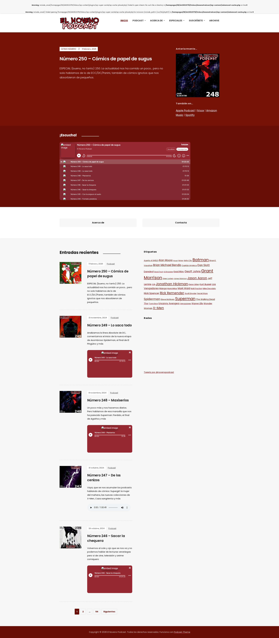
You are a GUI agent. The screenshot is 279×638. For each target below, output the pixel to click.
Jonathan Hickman (172, 283)
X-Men (158, 308)
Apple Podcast (185, 110)
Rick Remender (172, 293)
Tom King (153, 303)
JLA (153, 284)
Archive (214, 20)
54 (96, 611)
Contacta (181, 222)
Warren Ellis (197, 303)
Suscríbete (196, 20)
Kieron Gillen (194, 284)
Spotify (190, 115)
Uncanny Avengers (168, 303)
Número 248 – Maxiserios (108, 400)
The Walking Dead (205, 299)
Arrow (180, 260)
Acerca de (156, 20)
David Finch (158, 272)
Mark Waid (184, 288)
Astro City (188, 260)
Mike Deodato (209, 288)
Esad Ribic (179, 271)
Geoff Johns (193, 271)
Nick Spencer (151, 293)
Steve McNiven (168, 299)
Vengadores (185, 303)
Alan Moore (166, 260)
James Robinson (180, 279)
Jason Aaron (197, 278)
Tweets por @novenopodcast (159, 372)
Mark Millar (172, 288)
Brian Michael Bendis (167, 265)
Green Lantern (168, 279)
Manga (163, 288)
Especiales (175, 20)
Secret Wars (202, 293)
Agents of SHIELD (151, 260)
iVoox (200, 110)
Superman (185, 298)
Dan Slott (203, 265)
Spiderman (152, 299)
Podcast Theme (182, 632)
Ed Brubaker (168, 272)
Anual (175, 261)
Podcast (138, 20)
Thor (146, 303)
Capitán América (189, 265)
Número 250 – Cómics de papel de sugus (106, 58)
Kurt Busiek (205, 284)
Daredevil (149, 271)
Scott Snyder (191, 293)
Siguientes (109, 611)
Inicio (124, 20)
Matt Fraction (196, 288)
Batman (201, 260)
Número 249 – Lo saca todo (109, 325)
